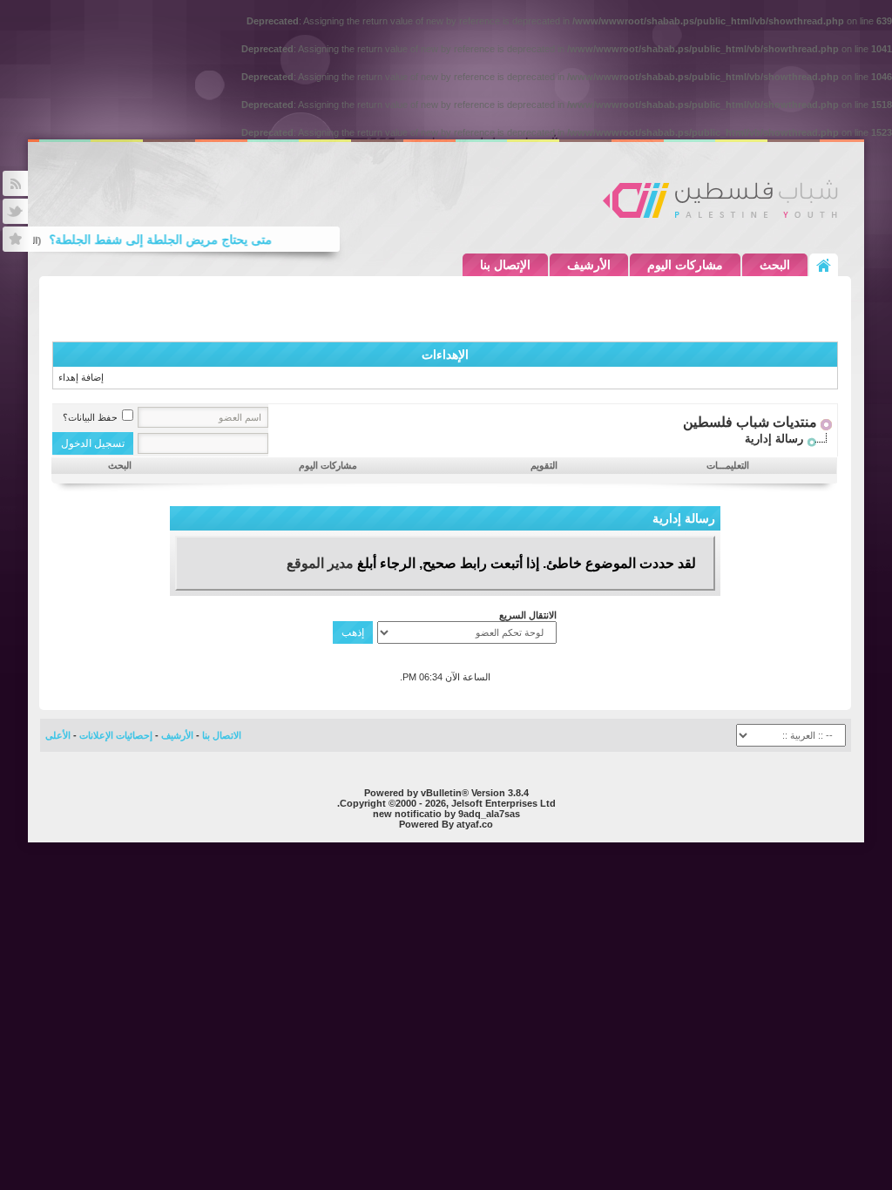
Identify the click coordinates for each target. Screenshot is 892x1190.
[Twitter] (15, 211)
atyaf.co (474, 824)
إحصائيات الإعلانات (115, 735)
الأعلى (58, 735)
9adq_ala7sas (489, 813)
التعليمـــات (727, 465)
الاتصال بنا (221, 735)
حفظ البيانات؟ (90, 417)
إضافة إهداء (81, 377)
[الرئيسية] (823, 265)
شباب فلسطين (720, 198)
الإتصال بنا (505, 265)
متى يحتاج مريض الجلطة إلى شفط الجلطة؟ (168, 240)
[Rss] (15, 183)
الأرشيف (589, 265)
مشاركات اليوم (685, 265)
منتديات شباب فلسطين (750, 422)
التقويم (544, 465)
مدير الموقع (320, 563)
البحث (775, 265)
